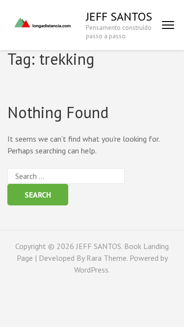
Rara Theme (106, 258)
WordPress (91, 270)
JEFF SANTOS (119, 16)
